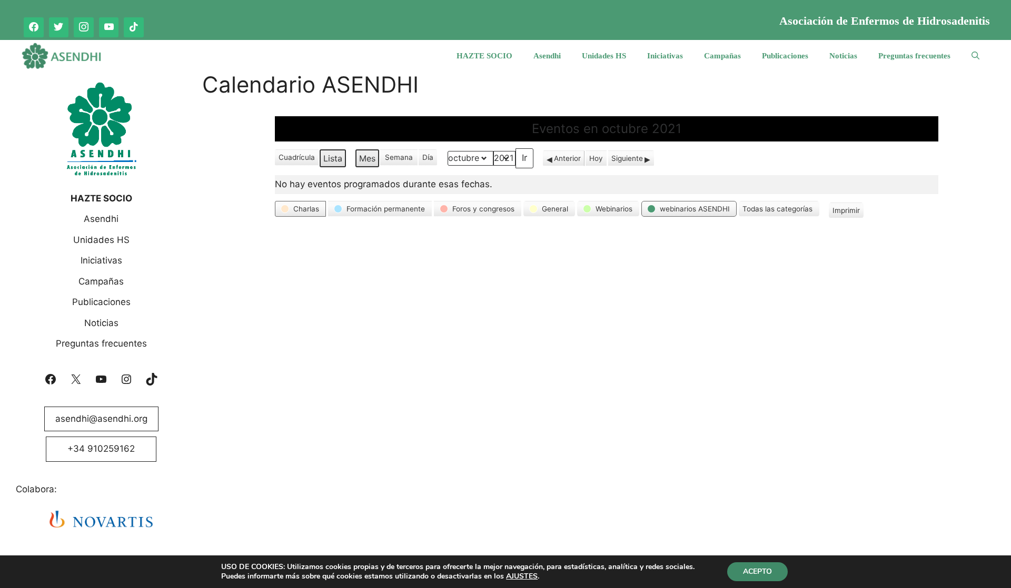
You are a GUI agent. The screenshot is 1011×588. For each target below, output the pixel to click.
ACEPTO (757, 571)
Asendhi (547, 56)
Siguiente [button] (627, 158)
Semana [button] (399, 157)
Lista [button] (334, 160)
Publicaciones (785, 56)
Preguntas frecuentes (914, 56)
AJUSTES (522, 576)
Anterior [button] (567, 158)
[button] (300, 209)
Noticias (843, 56)
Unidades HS (604, 56)
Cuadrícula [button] (296, 159)
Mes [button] (367, 158)
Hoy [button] (596, 158)
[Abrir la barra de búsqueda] (975, 55)
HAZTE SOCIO (484, 56)
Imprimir (846, 212)
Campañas (722, 56)
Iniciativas (665, 56)
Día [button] (427, 157)
